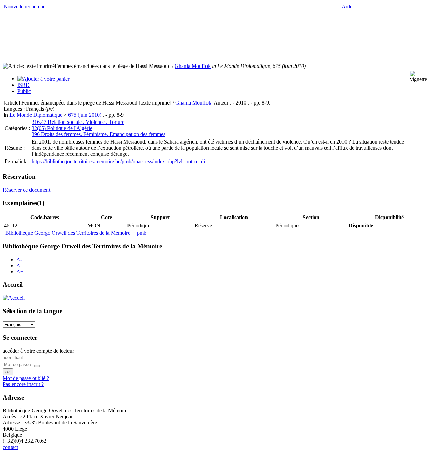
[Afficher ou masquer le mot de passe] (37, 366)
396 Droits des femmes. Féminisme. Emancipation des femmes (98, 134)
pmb (141, 233)
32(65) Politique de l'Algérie (62, 128)
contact (10, 447)
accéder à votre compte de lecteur (38, 351)
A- (19, 259)
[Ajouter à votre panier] (43, 78)
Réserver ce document (26, 190)
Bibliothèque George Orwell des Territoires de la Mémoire (67, 233)
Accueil (13, 284)
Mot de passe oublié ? (26, 378)
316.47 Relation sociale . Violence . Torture (78, 122)
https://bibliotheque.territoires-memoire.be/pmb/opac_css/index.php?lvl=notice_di (118, 161)
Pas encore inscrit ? (23, 384)
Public (24, 91)
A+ (19, 272)
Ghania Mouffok (193, 66)
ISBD (23, 85)
